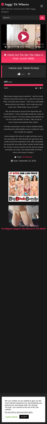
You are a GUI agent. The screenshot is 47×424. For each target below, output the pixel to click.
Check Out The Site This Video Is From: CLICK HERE (25, 57)
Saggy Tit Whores (16, 4)
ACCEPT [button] (24, 417)
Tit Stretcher (27, 157)
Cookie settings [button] (11, 417)
